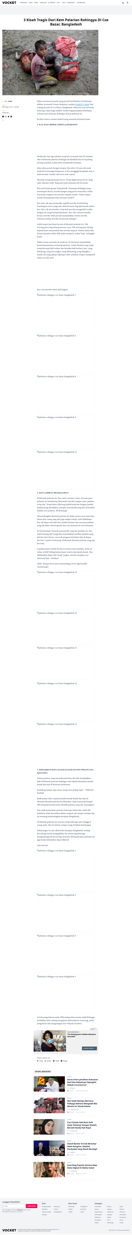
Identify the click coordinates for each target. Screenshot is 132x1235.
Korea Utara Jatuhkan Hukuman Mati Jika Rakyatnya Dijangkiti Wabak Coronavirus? (82, 1082)
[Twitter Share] (8, 116)
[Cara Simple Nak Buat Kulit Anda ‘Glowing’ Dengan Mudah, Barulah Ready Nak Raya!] (49, 1127)
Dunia (10, 101)
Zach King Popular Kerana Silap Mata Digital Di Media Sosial (82, 1166)
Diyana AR (74, 1171)
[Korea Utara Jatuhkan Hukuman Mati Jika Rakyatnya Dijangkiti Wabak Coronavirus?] (49, 1084)
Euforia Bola (81, 2)
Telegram (20, 1210)
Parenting (123, 1217)
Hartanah (110, 1212)
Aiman (73, 1088)
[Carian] (127, 2)
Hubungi (57, 1206)
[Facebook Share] (3, 116)
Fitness (122, 1209)
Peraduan (98, 1220)
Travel (36, 2)
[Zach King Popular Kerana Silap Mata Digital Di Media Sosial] (49, 1169)
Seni (108, 1220)
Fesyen (109, 1209)
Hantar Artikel (46, 1212)
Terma (56, 1209)
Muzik (109, 1217)
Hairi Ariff (74, 1131)
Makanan (98, 1217)
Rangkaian (70, 2)
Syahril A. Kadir (82, 104)
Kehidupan (23, 2)
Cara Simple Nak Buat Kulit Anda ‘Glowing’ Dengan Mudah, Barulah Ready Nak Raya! (82, 1125)
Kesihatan (123, 1214)
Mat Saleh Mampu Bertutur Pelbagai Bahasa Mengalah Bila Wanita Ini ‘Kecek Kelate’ (82, 1104)
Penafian (45, 1209)
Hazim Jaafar (75, 1109)
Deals (64, 2)
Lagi (58, 2)
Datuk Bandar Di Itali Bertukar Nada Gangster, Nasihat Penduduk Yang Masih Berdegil (82, 1146)
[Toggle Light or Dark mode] (123, 2)
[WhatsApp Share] (6, 116)
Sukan (31, 2)
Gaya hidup (98, 1212)
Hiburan (122, 1212)
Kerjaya (44, 1214)
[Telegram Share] (11, 116)
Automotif (51, 2)
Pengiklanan (58, 1212)
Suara (121, 1220)
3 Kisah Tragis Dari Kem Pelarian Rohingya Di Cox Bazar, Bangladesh (66, 22)
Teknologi (43, 2)
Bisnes (109, 1206)
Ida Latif (6, 112)
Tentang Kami (46, 1206)
